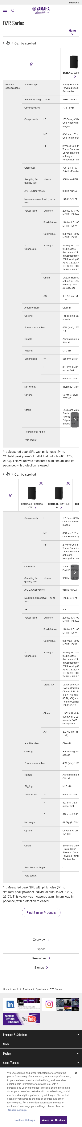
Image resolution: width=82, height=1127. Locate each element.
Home (6, 989)
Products (27, 989)
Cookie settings (17, 1110)
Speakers (41, 989)
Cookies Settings (24, 1120)
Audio (16, 989)
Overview (39, 939)
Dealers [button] (7, 1053)
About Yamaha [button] (11, 1062)
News (6, 1044)
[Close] (76, 1073)
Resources (39, 958)
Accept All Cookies (53, 1120)
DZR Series (56, 989)
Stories (39, 967)
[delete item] (41, 483)
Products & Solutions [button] (15, 1034)
